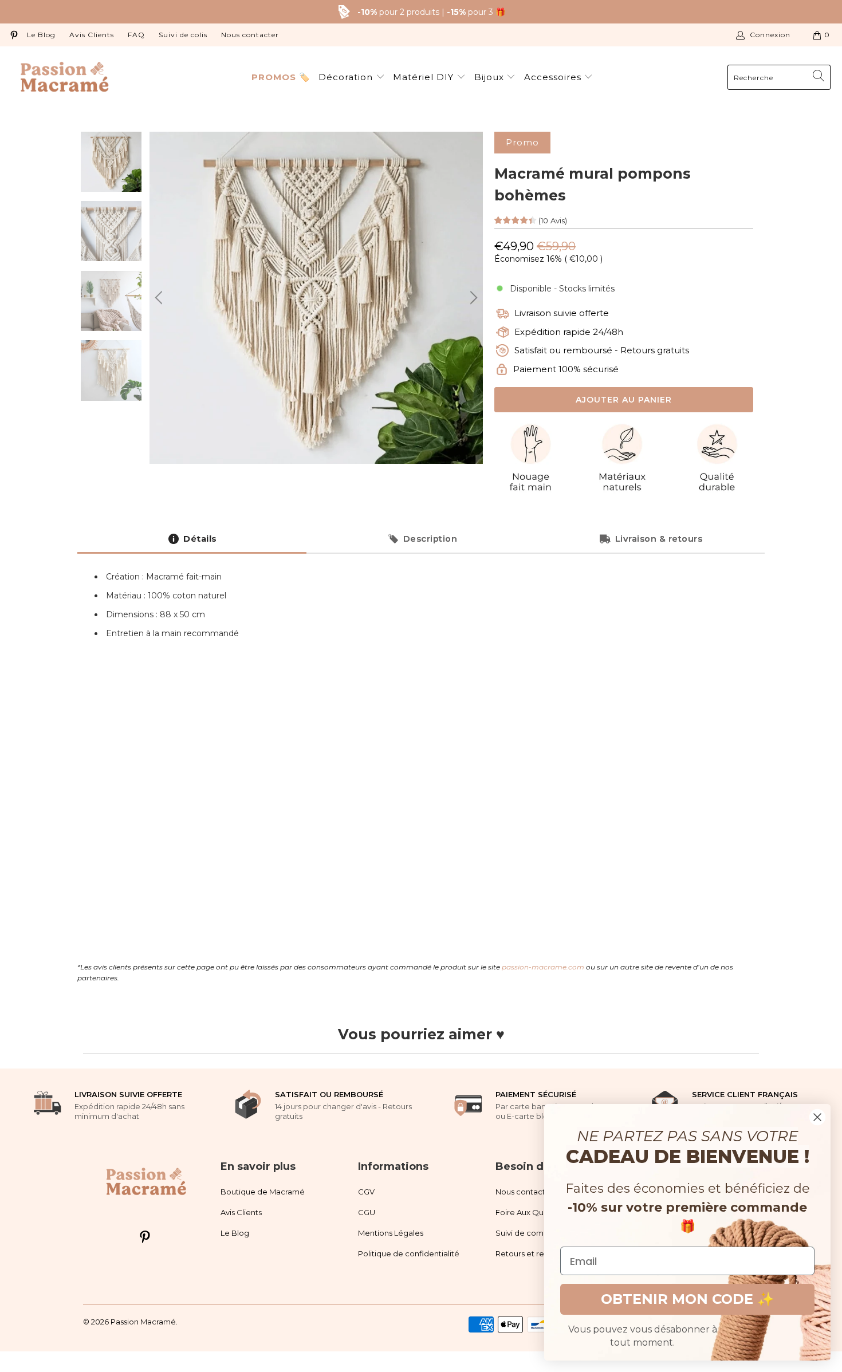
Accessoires (554, 77)
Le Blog (41, 34)
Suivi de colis (183, 34)
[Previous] (160, 298)
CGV (366, 1191)
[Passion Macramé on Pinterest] (13, 34)
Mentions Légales (390, 1232)
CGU (366, 1212)
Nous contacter (250, 34)
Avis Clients (91, 34)
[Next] (472, 298)
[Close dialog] (817, 1117)
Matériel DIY (425, 77)
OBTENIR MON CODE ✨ (687, 1299)
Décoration (347, 77)
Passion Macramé (143, 1321)
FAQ (136, 34)
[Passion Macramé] (64, 77)
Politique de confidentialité (408, 1253)
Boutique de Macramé (263, 1191)
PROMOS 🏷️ (280, 77)
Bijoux (490, 77)
